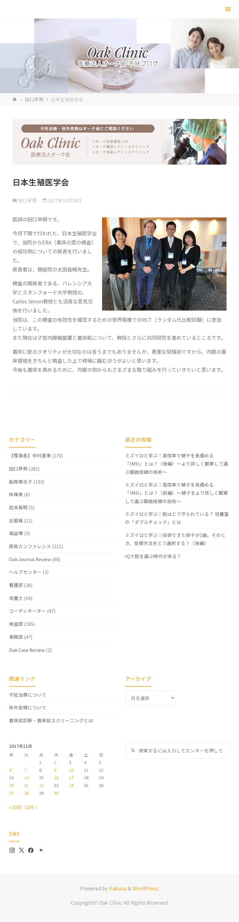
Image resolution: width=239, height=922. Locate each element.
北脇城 (16, 520)
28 (26, 793)
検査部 (16, 623)
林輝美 (16, 494)
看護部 (16, 585)
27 (11, 793)
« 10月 (15, 807)
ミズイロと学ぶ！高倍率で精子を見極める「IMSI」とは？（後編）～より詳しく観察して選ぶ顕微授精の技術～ (176, 463)
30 (56, 793)
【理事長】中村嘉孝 (30, 455)
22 (41, 785)
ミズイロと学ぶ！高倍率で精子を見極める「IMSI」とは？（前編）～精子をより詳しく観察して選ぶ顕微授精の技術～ (176, 492)
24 (71, 785)
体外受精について (27, 707)
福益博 (16, 533)
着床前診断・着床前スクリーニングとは (51, 720)
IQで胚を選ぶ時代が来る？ (153, 556)
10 (71, 770)
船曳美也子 (20, 481)
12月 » (31, 807)
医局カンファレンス (30, 546)
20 (11, 785)
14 (26, 777)
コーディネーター (27, 610)
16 (56, 777)
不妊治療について (27, 694)
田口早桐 (34, 99)
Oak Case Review (27, 650)
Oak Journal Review (30, 559)
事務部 (16, 637)
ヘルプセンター (25, 572)
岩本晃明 (18, 507)
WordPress (145, 888)
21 (26, 785)
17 (71, 777)
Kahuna (117, 888)
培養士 (16, 598)
